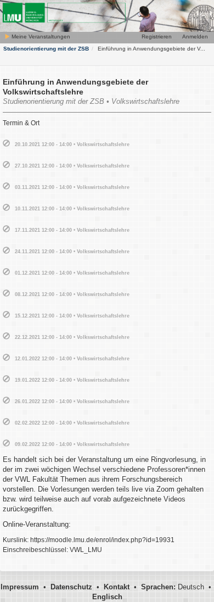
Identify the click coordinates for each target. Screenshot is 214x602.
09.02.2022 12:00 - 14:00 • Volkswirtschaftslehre (72, 444)
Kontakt (116, 587)
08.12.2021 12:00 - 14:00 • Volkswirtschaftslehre (72, 294)
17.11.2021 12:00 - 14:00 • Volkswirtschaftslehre (72, 230)
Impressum (20, 587)
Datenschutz (71, 587)
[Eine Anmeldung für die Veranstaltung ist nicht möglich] (6, 144)
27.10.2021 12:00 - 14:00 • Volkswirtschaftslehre (72, 166)
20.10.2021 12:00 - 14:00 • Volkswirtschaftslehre (72, 144)
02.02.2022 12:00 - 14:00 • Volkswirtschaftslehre (72, 423)
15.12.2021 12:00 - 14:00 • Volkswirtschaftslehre (72, 316)
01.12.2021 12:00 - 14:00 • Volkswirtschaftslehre (72, 273)
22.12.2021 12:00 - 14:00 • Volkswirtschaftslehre (72, 337)
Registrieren (157, 37)
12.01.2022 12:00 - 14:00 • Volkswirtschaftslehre (72, 358)
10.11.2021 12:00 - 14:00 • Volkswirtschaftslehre (72, 208)
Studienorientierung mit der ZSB (46, 49)
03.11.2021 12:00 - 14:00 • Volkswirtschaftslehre (72, 187)
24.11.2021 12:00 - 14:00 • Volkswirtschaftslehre (72, 251)
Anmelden (195, 37)
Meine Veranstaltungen (40, 37)
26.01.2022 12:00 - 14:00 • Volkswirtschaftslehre (72, 401)
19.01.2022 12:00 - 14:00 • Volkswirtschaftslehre (72, 380)
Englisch (107, 597)
